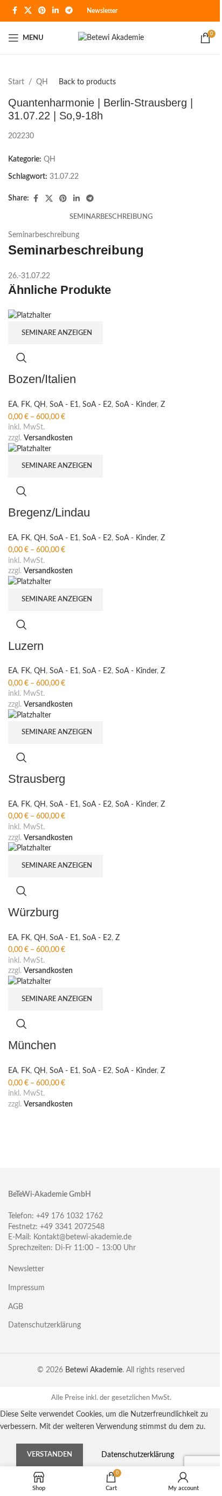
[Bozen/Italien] (29, 315)
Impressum (26, 1288)
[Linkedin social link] (55, 10)
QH (42, 82)
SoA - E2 (97, 404)
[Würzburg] (29, 848)
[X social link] (28, 10)
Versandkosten (48, 438)
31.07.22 (64, 176)
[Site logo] (111, 38)
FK (25, 404)
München (32, 1045)
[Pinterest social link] (42, 10)
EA (12, 404)
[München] (29, 981)
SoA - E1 (64, 404)
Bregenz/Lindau (49, 512)
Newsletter (102, 11)
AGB (15, 1307)
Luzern (26, 646)
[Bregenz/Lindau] (29, 448)
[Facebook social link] (14, 10)
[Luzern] (29, 582)
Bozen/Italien (42, 379)
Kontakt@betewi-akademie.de (82, 1237)
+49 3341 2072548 (72, 1227)
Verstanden (49, 1454)
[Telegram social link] (69, 10)
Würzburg (33, 912)
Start (16, 82)
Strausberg (36, 779)
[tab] (111, 217)
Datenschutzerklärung (44, 1325)
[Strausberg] (29, 715)
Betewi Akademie (93, 1370)
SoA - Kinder (136, 404)
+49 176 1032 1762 (69, 1216)
